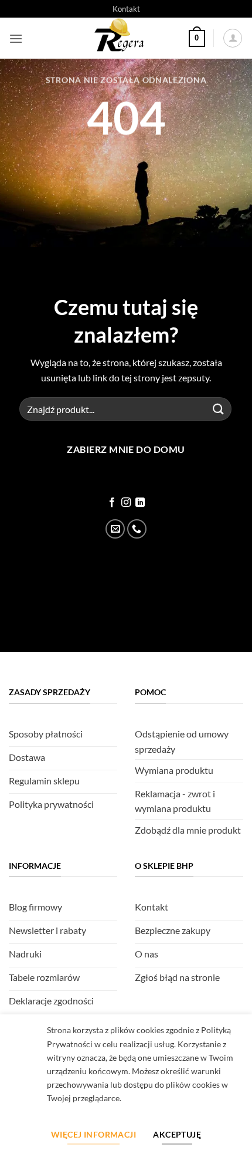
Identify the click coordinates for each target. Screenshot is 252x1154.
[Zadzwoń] (137, 529)
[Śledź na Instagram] (126, 503)
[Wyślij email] (115, 529)
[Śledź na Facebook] (111, 503)
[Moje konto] (232, 38)
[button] (16, 38)
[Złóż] (218, 409)
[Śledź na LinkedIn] (140, 503)
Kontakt (126, 8)
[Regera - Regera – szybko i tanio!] (121, 38)
